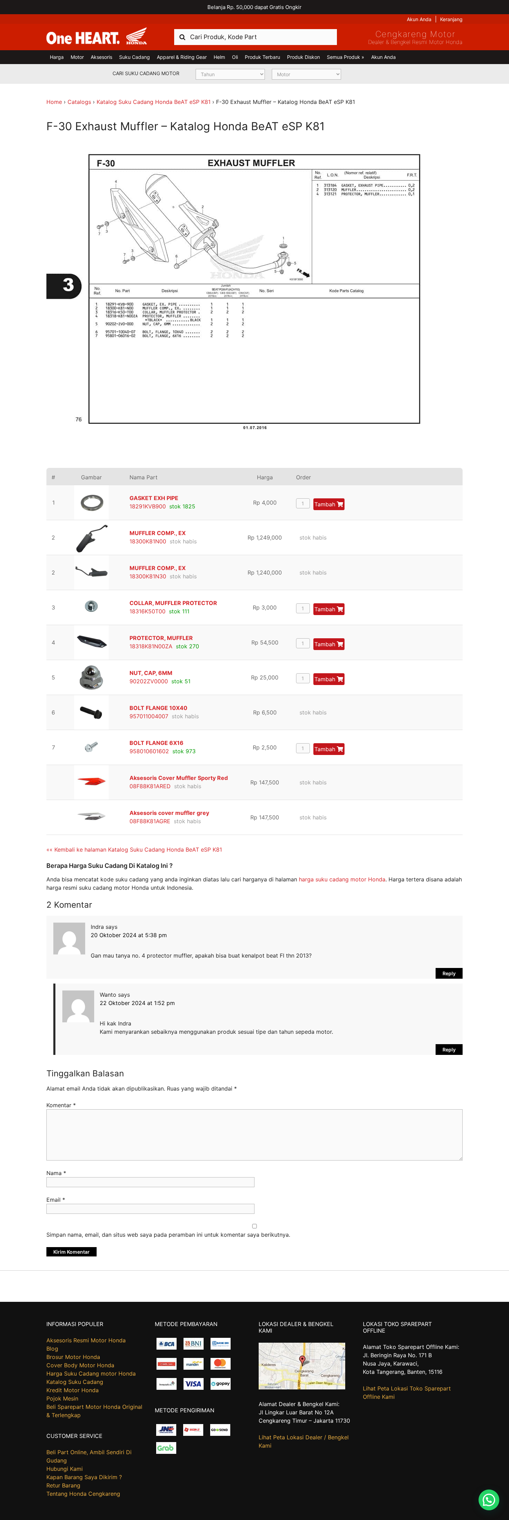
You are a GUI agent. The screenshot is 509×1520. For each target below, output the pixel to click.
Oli (235, 57)
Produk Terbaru (262, 57)
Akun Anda (419, 19)
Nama (56, 1173)
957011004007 (149, 716)
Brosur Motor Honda (73, 1356)
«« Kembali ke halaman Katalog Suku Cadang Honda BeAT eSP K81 (134, 849)
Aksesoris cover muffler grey (169, 812)
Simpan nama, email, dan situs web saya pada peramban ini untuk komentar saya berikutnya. (168, 1234)
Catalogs (79, 101)
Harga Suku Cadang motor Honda (91, 1373)
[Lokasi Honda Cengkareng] (302, 1387)
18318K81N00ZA (151, 646)
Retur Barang (63, 1485)
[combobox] (255, 37)
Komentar (61, 1105)
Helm (219, 57)
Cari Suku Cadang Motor (146, 73)
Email (55, 1199)
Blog (52, 1348)
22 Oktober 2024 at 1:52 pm (137, 1002)
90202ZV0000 (149, 681)
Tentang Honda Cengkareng (83, 1493)
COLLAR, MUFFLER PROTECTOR (173, 602)
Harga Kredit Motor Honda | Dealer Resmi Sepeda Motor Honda (96, 36)
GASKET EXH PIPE (154, 498)
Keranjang (451, 19)
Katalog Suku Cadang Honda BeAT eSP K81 (154, 101)
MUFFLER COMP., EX (158, 533)
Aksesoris (101, 57)
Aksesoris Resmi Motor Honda (86, 1340)
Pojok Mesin (62, 1398)
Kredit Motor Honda (72, 1390)
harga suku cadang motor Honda (342, 879)
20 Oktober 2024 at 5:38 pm (129, 935)
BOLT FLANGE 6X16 (157, 742)
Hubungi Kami (64, 1468)
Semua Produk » (345, 57)
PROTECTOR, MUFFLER (161, 637)
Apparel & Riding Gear (182, 57)
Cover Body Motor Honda (80, 1365)
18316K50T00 (148, 611)
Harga (57, 57)
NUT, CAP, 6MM (151, 672)
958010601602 (149, 751)
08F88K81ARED (150, 786)
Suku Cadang (134, 57)
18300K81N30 (148, 576)
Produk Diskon (303, 57)
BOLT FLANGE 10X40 (158, 707)
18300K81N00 (148, 541)
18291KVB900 (148, 506)
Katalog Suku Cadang (74, 1381)
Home (54, 101)
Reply (449, 973)
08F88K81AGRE (150, 821)
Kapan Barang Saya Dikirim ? (84, 1477)
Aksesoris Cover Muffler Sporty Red (179, 777)
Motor (77, 57)
